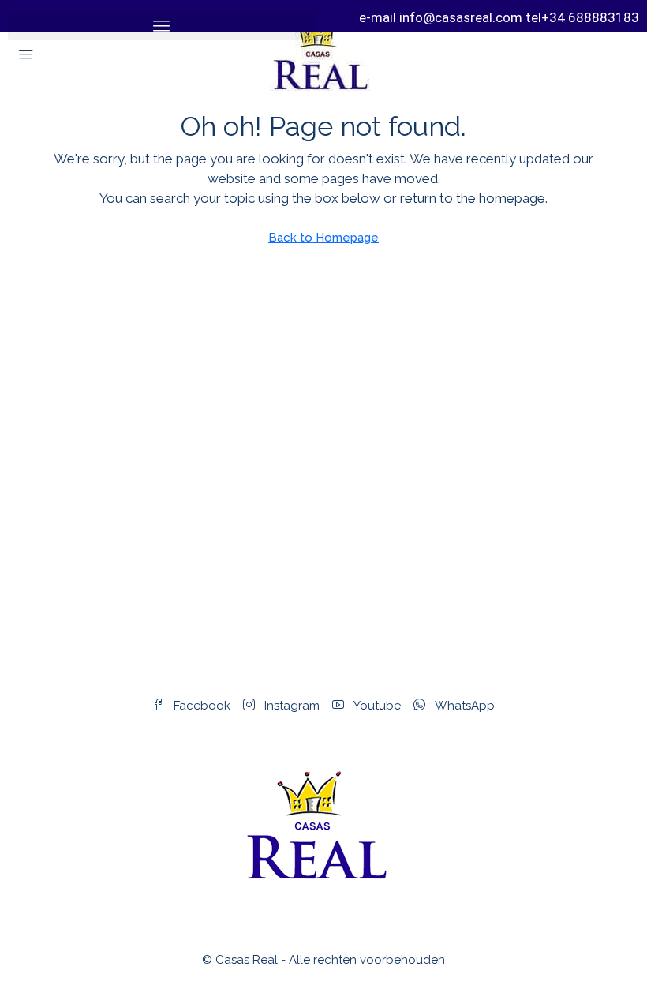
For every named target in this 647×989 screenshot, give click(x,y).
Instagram (290, 706)
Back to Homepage (323, 237)
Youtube (375, 706)
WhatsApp (463, 706)
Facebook (200, 706)
